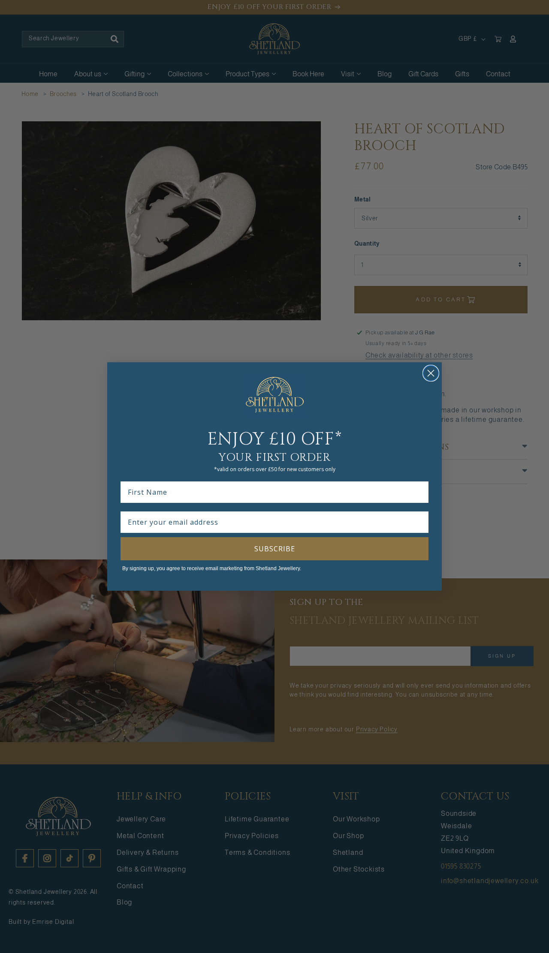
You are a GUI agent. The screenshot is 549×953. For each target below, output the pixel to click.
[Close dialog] (430, 373)
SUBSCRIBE (274, 548)
